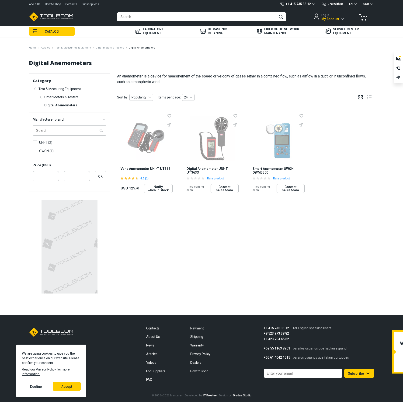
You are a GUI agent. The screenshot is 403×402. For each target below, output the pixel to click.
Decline (36, 386)
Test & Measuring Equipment (73, 47)
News (150, 345)
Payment (197, 328)
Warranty (197, 345)
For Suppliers (155, 371)
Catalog (45, 47)
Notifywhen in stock (158, 188)
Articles (151, 354)
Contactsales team (224, 188)
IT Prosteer (210, 395)
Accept (66, 386)
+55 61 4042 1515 (277, 357)
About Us (35, 4)
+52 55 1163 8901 (277, 348)
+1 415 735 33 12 (276, 328)
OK (100, 176)
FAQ (149, 379)
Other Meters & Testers (110, 47)
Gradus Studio (242, 395)
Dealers (196, 362)
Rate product (215, 178)
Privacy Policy (200, 354)
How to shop (53, 4)
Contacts (71, 4)
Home (33, 47)
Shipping (196, 337)
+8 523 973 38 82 (276, 333)
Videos (151, 362)
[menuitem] (149, 31)
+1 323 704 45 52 (276, 339)
